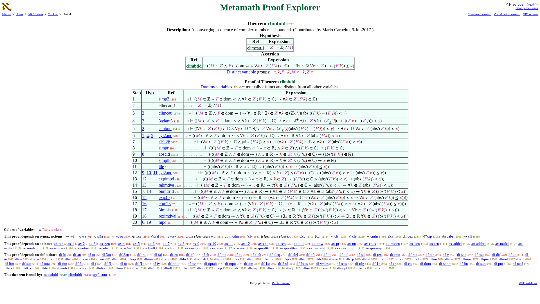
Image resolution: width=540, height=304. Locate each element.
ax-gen (105, 244)
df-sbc (461, 254)
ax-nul (299, 244)
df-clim (380, 268)
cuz (410, 236)
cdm (235, 236)
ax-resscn (393, 244)
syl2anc (165, 135)
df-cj (289, 268)
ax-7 (166, 244)
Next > (532, 4)
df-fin (464, 263)
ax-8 (181, 244)
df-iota (45, 263)
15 (144, 197)
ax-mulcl (502, 244)
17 (144, 209)
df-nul (52, 259)
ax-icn (434, 244)
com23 (165, 203)
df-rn (433, 259)
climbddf (75, 274)
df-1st (265, 263)
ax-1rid (170, 248)
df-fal (158, 254)
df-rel (366, 259)
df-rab (430, 254)
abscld (164, 154)
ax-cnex (370, 244)
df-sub (62, 268)
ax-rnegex (192, 248)
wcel (139, 236)
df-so (303, 259)
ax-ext (263, 244)
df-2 (135, 268)
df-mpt (219, 259)
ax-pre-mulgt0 (346, 248)
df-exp (272, 268)
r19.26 (164, 141)
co (289, 236)
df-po (287, 259)
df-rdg (359, 263)
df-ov (192, 263)
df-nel (343, 254)
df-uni (148, 259)
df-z (185, 268)
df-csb (479, 254)
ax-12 (245, 244)
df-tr (236, 259)
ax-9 (196, 244)
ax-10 (212, 244)
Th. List (53, 14)
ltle (161, 166)
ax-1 (71, 244)
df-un (512, 254)
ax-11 (228, 244)
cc (303, 236)
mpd (162, 222)
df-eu (238, 254)
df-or (91, 254)
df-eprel (268, 259)
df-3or (106, 254)
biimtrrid (166, 191)
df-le (44, 268)
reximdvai (167, 216)
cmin (374, 236)
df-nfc (310, 254)
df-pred (485, 259)
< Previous (514, 4)
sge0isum (100, 274)
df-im (324, 268)
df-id (251, 259)
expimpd (166, 178)
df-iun (166, 259)
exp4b (164, 197)
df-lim (9, 263)
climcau (165, 113)
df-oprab (210, 263)
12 (144, 178)
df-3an (124, 254)
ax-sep (281, 244)
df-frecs (302, 263)
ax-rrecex (217, 248)
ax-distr (105, 248)
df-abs (361, 268)
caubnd (165, 128)
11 (155, 172)
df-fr (318, 259)
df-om (248, 263)
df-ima (467, 259)
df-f (93, 263)
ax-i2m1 (126, 248)
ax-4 (121, 244)
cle (354, 236)
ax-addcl (455, 244)
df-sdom (445, 263)
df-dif (496, 254)
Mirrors (6, 14)
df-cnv (383, 259)
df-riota (173, 263)
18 (144, 216)
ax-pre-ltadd (316, 248)
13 (144, 185)
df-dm (417, 259)
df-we (333, 259)
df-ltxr (26, 268)
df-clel (293, 254)
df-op (132, 259)
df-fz (234, 268)
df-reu (412, 254)
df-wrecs (322, 263)
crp (429, 236)
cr (319, 236)
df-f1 (108, 263)
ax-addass (57, 248)
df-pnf (498, 263)
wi (72, 236)
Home (19, 14)
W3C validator (528, 283)
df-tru (141, 254)
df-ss (18, 259)
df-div (100, 268)
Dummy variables (216, 86)
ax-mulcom (31, 248)
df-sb (205, 254)
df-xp (350, 259)
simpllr (165, 160)
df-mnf (518, 263)
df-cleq (274, 254)
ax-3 (92, 244)
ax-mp (59, 244)
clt (336, 236)
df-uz (201, 268)
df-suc (27, 263)
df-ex (174, 254)
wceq (119, 236)
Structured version (479, 14)
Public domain (281, 283)
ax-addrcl (478, 244)
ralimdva (166, 185)
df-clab (256, 254)
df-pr (116, 259)
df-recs (342, 263)
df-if (68, 259)
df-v (446, 254)
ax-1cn (415, 244)
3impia (165, 209)
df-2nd (283, 263)
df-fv (156, 263)
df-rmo (395, 254)
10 (149, 172)
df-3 (151, 268)
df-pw (84, 259)
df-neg (81, 268)
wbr (214, 236)
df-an (77, 254)
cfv (250, 236)
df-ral (361, 254)
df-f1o (140, 263)
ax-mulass (82, 248)
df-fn (79, 263)
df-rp (218, 268)
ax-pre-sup (374, 248)
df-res (449, 259)
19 (149, 222)
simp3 (164, 99)
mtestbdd (51, 274)
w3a (100, 236)
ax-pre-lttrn (288, 248)
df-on (520, 259)
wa (84, 236)
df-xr (8, 268)
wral (156, 236)
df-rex (377, 254)
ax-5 (136, 244)
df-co (400, 259)
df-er (392, 263)
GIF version (530, 14)
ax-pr (335, 244)
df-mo (221, 254)
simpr (163, 148)
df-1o (376, 263)
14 (149, 191)
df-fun (62, 263)
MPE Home (35, 14)
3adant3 (166, 121)
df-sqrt (342, 268)
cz (391, 236)
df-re (306, 268)
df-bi (62, 254)
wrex (173, 236)
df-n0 (168, 268)
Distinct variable (241, 72)
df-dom (425, 263)
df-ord (503, 259)
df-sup (481, 263)
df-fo (123, 263)
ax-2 (81, 244)
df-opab (200, 259)
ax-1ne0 (149, 248)
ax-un (351, 244)
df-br (182, 259)
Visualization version (507, 14)
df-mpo (230, 263)
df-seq (252, 268)
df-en (408, 263)
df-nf (190, 254)
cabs (450, 236)
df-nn (119, 268)
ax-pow (317, 244)
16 (144, 203)
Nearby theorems (527, 8)
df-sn (100, 259)
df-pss (34, 259)
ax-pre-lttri (262, 248)
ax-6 (151, 244)
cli (470, 236)
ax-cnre (239, 248)
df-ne (327, 254)
